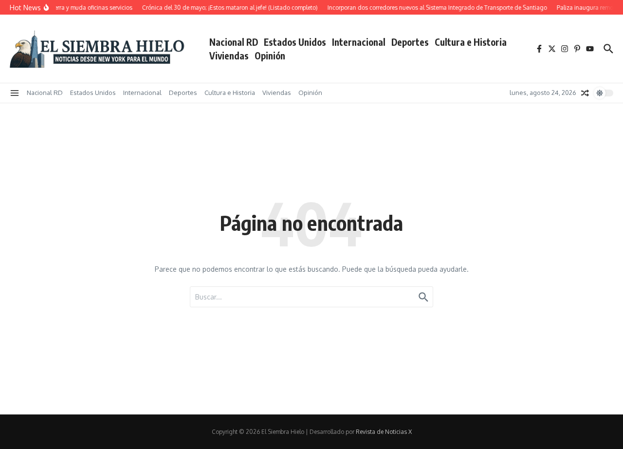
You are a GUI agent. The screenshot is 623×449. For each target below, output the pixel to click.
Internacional (358, 42)
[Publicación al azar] (585, 93)
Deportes (410, 42)
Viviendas (229, 55)
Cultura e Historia (471, 42)
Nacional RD (233, 42)
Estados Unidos (295, 42)
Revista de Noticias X (384, 431)
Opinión (270, 55)
